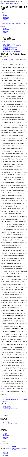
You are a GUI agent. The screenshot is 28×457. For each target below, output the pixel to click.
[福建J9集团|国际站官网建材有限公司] (9, 3)
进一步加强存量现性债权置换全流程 (11, 51)
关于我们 (5, 15)
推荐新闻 (3, 41)
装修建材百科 (6, 18)
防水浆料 (12, 448)
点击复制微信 (3, 443)
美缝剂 (7, 448)
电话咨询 (6, 455)
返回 (24, 23)
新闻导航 (3, 26)
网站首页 (5, 433)
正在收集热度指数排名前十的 (11, 399)
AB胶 (14, 449)
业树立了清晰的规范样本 (9, 44)
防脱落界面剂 (17, 448)
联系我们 (5, 20)
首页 (4, 14)
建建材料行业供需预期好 (9, 48)
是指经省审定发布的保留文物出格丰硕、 (12, 45)
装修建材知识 (6, 17)
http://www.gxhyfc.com (8, 59)
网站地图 (14, 446)
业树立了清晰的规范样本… (9, 406)
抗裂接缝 (23, 448)
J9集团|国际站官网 (10, 23)
